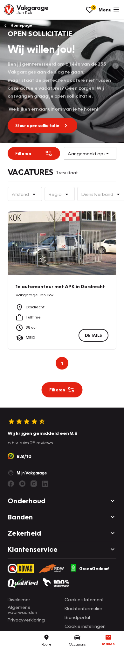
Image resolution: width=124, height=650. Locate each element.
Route (46, 644)
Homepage (21, 25)
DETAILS (93, 335)
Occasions (77, 644)
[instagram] (34, 483)
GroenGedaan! (94, 568)
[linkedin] (45, 483)
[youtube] (22, 483)
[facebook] (11, 483)
